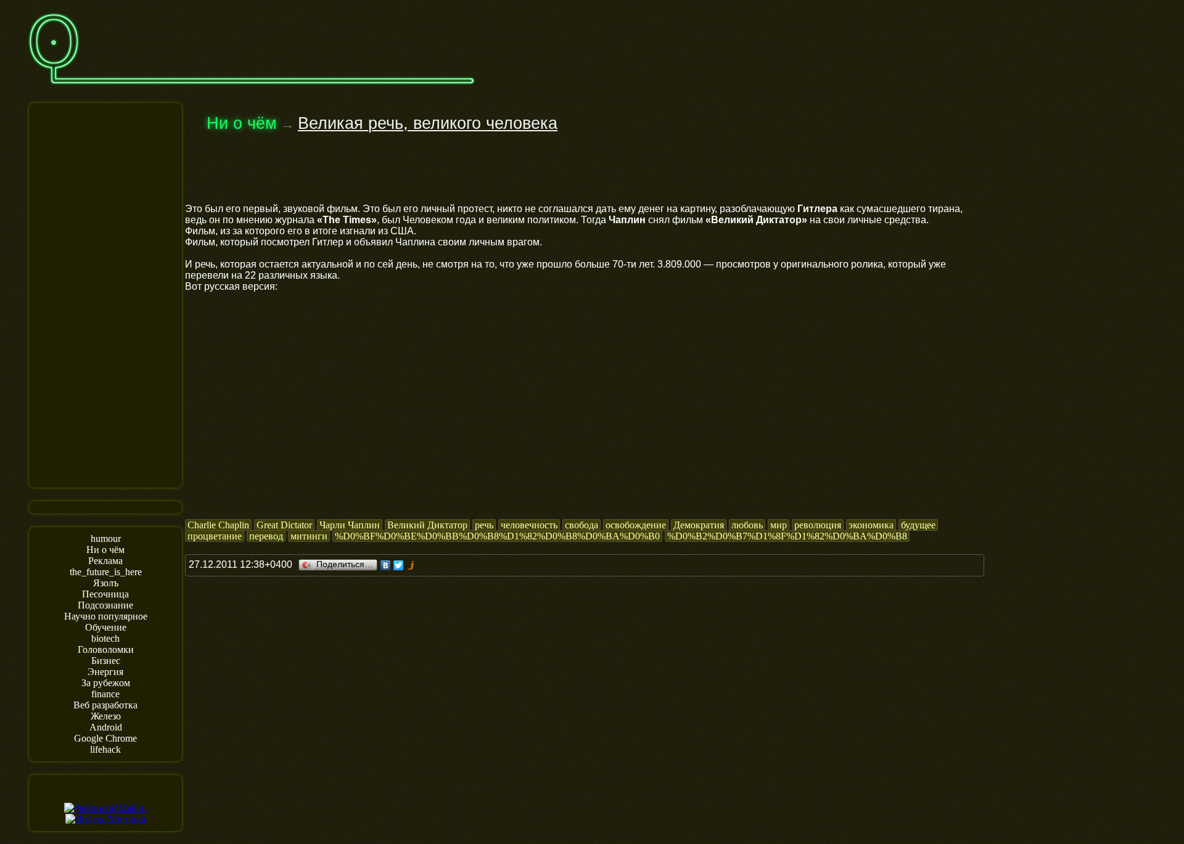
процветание (214, 536)
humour (106, 538)
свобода (581, 525)
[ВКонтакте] (385, 565)
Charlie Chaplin (218, 525)
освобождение (636, 525)
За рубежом (105, 683)
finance (105, 694)
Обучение (105, 627)
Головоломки (106, 649)
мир (778, 525)
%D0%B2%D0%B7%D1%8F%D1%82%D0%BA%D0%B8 (787, 536)
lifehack (105, 749)
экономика (871, 525)
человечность (529, 525)
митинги (308, 536)
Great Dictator (284, 525)
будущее (918, 525)
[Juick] (411, 565)
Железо (106, 716)
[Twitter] (398, 565)
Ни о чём (105, 549)
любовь (747, 525)
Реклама (105, 560)
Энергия (105, 671)
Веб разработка (105, 705)
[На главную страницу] (251, 90)
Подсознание (105, 605)
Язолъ (105, 583)
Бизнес (105, 660)
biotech (105, 638)
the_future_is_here (106, 572)
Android (105, 727)
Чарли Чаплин (349, 525)
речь (484, 525)
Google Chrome (105, 738)
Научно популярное (105, 616)
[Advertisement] (105, 294)
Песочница (105, 594)
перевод (266, 536)
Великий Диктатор (427, 525)
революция (817, 525)
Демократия (698, 525)
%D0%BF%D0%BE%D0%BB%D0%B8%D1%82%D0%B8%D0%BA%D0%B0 (497, 536)
